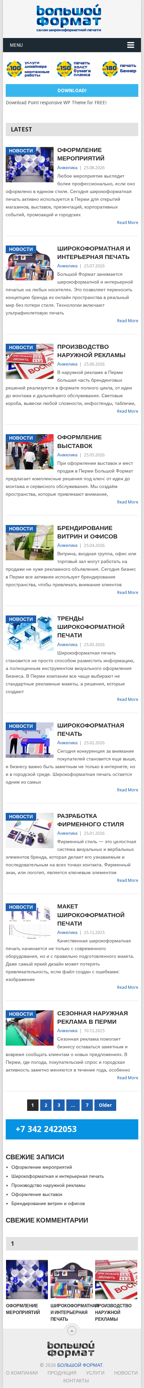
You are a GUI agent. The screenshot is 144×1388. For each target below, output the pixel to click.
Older (105, 1105)
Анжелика (67, 167)
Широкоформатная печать (90, 729)
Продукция (62, 1373)
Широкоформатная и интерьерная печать (93, 252)
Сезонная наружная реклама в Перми (92, 1017)
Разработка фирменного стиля (90, 820)
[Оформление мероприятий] (27, 1279)
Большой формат (80, 1365)
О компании (22, 1373)
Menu (16, 45)
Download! (72, 90)
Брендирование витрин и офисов (87, 532)
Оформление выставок (79, 441)
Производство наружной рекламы (91, 351)
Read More (127, 222)
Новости (126, 1373)
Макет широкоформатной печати (91, 915)
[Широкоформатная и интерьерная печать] (71, 1279)
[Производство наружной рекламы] (116, 1279)
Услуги (95, 1373)
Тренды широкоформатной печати (91, 627)
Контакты (76, 1380)
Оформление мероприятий (80, 154)
